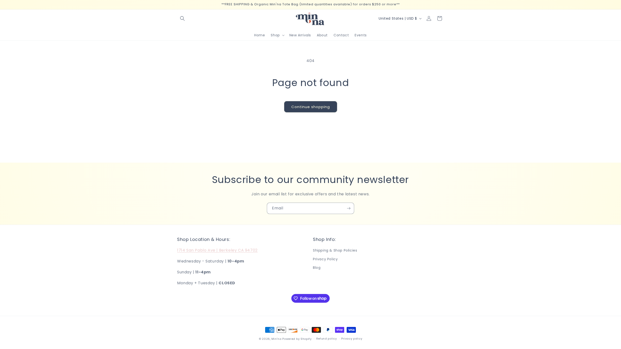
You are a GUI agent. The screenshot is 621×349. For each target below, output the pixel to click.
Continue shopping (310, 106)
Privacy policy (351, 339)
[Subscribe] (348, 208)
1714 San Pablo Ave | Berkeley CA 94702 (217, 250)
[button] (182, 18)
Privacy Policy (325, 259)
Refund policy (326, 339)
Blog (316, 267)
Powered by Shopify (297, 339)
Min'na (276, 339)
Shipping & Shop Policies (335, 250)
